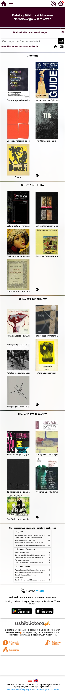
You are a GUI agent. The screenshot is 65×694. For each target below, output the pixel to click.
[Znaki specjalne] (61, 47)
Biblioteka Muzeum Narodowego (30, 32)
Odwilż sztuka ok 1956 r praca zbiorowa (28, 537)
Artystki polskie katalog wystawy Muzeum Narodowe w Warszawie (37, 545)
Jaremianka (19, 577)
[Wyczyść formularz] (55, 47)
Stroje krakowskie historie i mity (25, 575)
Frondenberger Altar (22, 560)
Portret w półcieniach (22, 552)
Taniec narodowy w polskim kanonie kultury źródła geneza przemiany (39, 562)
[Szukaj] (61, 41)
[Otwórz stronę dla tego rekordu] (19, 83)
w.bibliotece (14, 632)
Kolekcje (34, 46)
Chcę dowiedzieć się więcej (18, 689)
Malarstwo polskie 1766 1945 (25, 540)
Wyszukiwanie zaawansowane (15, 46)
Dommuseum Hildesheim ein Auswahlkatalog (30, 557)
